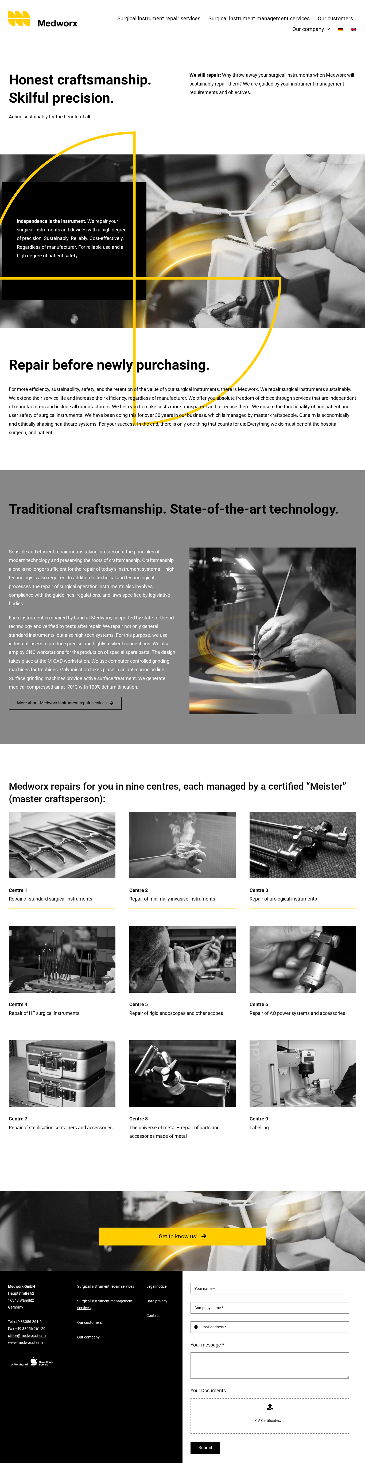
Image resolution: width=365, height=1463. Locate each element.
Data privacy (156, 1301)
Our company (88, 1337)
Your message (207, 1345)
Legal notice (156, 1286)
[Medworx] (46, 12)
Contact (153, 1315)
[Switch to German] (340, 29)
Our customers (89, 1322)
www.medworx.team (25, 1342)
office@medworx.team (27, 1335)
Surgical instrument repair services (105, 1286)
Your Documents (208, 1390)
